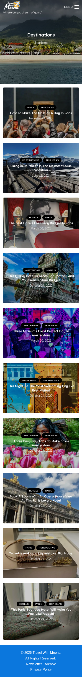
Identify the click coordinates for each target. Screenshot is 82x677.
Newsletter (34, 664)
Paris (30, 107)
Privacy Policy (41, 669)
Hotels (33, 217)
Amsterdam (32, 270)
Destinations (30, 160)
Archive (50, 664)
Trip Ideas (47, 107)
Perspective (51, 380)
